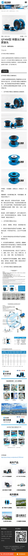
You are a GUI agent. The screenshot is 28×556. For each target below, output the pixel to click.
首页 (7, 11)
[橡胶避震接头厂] (5, 2)
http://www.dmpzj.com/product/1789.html (12, 457)
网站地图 (14, 549)
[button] (26, 2)
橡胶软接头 (12, 11)
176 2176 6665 (8, 554)
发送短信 (22, 554)
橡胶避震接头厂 (16, 546)
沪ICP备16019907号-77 (17, 548)
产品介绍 (5, 71)
